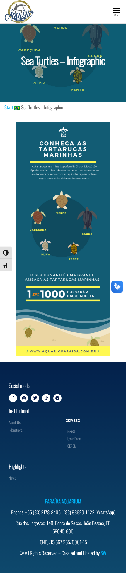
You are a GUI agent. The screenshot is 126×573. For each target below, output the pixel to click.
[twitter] (35, 398)
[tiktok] (46, 398)
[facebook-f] (13, 398)
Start (8, 107)
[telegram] (57, 398)
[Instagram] (24, 398)
